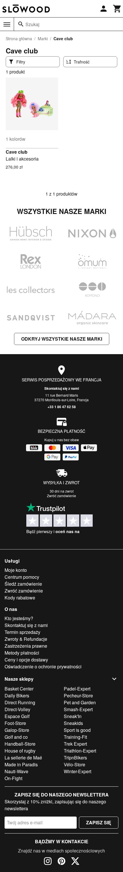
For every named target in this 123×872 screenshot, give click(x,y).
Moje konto (16, 570)
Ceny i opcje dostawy (26, 659)
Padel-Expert (77, 688)
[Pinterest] (61, 861)
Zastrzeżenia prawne (26, 646)
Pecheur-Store (78, 695)
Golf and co (16, 737)
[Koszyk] (117, 8)
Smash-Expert (78, 709)
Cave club (16, 151)
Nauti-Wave (16, 771)
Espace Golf (17, 716)
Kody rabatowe (20, 597)
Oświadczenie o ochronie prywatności (43, 666)
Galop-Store (17, 730)
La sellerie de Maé (23, 757)
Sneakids (73, 723)
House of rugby (20, 750)
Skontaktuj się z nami (61, 388)
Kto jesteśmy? (19, 618)
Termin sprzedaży (22, 632)
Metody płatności (22, 652)
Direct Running (20, 702)
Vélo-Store (74, 764)
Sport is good (77, 730)
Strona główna (19, 38)
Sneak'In (73, 716)
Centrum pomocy (22, 577)
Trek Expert (75, 743)
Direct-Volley (17, 709)
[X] (75, 861)
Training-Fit (75, 737)
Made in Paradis (21, 764)
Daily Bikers (17, 695)
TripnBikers (75, 757)
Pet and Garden (80, 702)
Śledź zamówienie (23, 583)
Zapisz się (98, 822)
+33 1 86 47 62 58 (61, 406)
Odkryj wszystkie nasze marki (61, 338)
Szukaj (32, 24)
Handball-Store (20, 743)
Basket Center (19, 688)
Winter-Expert (77, 771)
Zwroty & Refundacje (26, 639)
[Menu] (7, 24)
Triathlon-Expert (80, 750)
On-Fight (13, 778)
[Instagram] (47, 861)
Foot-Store (15, 723)
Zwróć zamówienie (61, 495)
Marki (43, 38)
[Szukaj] (20, 24)
